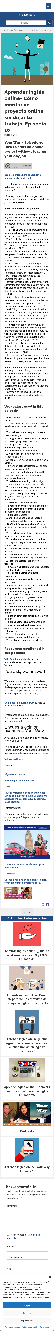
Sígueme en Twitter (15, 774)
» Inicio (9, 30)
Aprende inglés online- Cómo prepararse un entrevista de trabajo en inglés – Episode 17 (27, 999)
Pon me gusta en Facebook (19, 780)
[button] (49, 1276)
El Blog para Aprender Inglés (19, 10)
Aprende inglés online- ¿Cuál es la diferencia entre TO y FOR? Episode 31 (27, 955)
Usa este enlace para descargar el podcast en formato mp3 (22, 176)
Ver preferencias (27, 1321)
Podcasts (27, 1131)
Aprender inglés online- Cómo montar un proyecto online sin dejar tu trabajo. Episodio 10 (25, 111)
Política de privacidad (30, 1327)
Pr (5, 792)
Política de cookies (12, 1327)
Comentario (12, 1206)
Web (9, 1269)
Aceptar (27, 1305)
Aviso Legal (44, 1327)
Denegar (27, 1313)
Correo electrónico (16, 1257)
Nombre (11, 1246)
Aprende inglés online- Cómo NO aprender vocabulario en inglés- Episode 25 (27, 1091)
